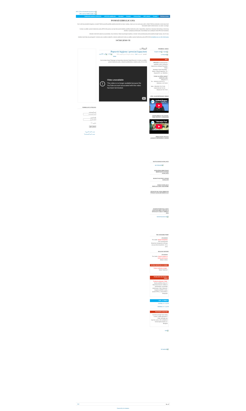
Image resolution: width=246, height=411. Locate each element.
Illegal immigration (163, 239)
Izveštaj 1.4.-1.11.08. (163, 303)
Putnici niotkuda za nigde (160, 268)
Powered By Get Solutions (123, 408)
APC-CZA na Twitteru (84, 13)
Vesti (136, 54)
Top (78, 404)
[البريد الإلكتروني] (103, 53)
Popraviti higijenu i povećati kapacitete (129, 51)
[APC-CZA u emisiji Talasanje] (159, 165)
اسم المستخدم (92, 112)
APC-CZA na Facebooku (82, 11)
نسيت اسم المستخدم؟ (89, 134)
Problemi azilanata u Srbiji (160, 281)
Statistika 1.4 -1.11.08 (163, 306)
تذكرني (94, 123)
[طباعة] (110, 53)
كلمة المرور (93, 117)
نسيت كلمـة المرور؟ (90, 131)
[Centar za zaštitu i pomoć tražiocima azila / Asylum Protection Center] (125, 7)
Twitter (114, 56)
